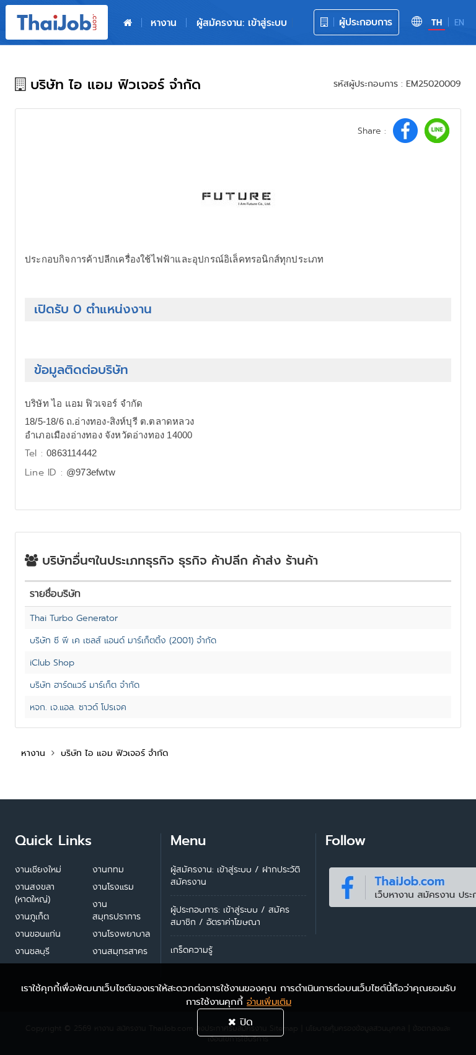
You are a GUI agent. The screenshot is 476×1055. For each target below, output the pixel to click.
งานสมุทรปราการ (116, 910)
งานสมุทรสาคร (120, 951)
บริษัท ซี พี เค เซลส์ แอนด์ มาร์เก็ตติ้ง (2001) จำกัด (123, 640)
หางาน (164, 22)
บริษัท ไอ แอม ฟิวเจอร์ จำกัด (114, 753)
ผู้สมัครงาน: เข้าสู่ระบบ (241, 22)
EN (459, 22)
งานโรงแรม (113, 886)
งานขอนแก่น (38, 933)
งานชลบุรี (32, 951)
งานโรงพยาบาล (121, 933)
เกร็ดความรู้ (191, 950)
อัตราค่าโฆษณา (233, 922)
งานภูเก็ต (32, 916)
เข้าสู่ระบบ (240, 909)
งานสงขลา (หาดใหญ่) (35, 892)
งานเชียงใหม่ (38, 869)
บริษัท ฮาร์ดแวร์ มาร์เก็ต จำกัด (84, 685)
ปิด (244, 1022)
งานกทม (108, 869)
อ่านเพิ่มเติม (269, 1002)
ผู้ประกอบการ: (195, 909)
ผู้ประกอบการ (363, 22)
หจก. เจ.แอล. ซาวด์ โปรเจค (78, 707)
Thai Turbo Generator (74, 618)
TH (436, 22)
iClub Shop (52, 662)
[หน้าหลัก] (127, 23)
